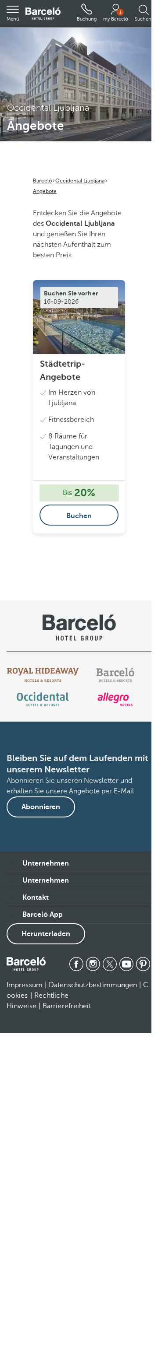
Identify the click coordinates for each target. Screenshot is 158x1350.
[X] (110, 964)
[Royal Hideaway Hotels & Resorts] (43, 675)
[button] (13, 14)
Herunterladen (46, 934)
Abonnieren (41, 807)
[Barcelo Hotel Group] (26, 964)
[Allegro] (115, 699)
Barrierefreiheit (67, 1006)
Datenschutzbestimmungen (93, 985)
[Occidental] (43, 699)
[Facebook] (76, 964)
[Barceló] (115, 675)
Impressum (25, 985)
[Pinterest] (143, 964)
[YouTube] (126, 964)
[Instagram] (93, 964)
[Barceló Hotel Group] (43, 13)
